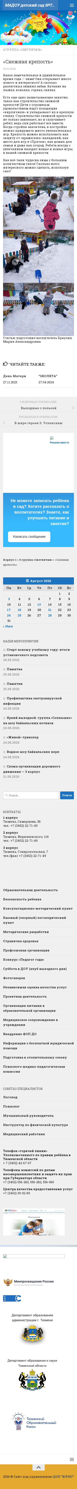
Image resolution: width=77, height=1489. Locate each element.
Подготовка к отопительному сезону (35, 1057)
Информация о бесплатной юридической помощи (38, 1045)
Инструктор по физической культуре (35, 1125)
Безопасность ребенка (22, 899)
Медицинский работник (24, 1134)
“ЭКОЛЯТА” (48, 376)
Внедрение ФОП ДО (20, 1034)
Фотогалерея (14, 978)
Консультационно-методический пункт (38, 908)
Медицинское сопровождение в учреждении (30, 1022)
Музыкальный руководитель (28, 1115)
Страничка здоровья (20, 941)
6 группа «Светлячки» (22, 50)
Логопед (10, 1097)
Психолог (11, 1106)
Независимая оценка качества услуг (35, 987)
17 (9, 610)
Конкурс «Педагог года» (23, 959)
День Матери (14, 376)
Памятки (15, 684)
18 (19, 610)
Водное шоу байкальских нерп (33, 752)
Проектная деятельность (25, 996)
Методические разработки (26, 932)
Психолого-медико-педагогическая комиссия (34, 1068)
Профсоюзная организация (26, 950)
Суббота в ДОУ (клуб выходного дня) (35, 969)
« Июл (8, 626)
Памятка (14, 669)
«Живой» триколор (23, 737)
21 (50, 610)
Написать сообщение (29, 536)
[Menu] (72, 5)
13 (39, 604)
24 (9, 615)
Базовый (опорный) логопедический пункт (34, 920)
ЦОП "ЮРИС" (63, 1476)
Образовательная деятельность (30, 890)
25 (19, 615)
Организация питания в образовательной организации (29, 1008)
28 (50, 615)
